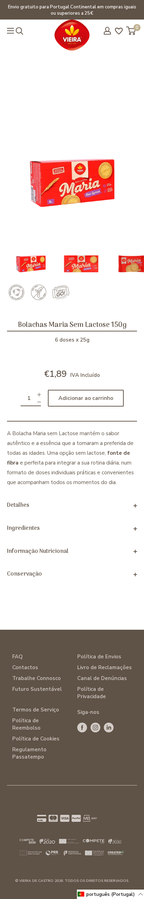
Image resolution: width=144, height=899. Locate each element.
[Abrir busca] (19, 31)
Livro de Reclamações (104, 667)
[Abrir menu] (10, 31)
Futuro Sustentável (37, 689)
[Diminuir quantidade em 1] (39, 401)
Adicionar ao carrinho (85, 398)
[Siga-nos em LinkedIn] (109, 727)
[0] (131, 31)
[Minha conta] (107, 31)
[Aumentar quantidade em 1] (39, 394)
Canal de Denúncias (102, 678)
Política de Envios (99, 656)
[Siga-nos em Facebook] (82, 727)
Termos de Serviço (35, 709)
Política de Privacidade (91, 693)
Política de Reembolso (26, 724)
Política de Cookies (35, 738)
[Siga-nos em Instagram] (95, 727)
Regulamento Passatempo (29, 753)
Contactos (25, 667)
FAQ (17, 656)
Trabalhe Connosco (36, 678)
